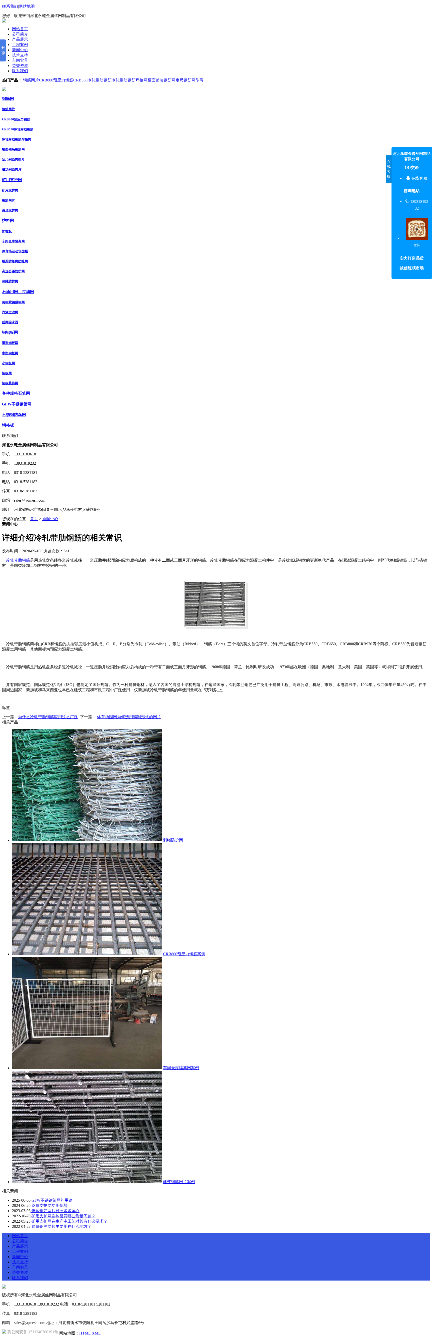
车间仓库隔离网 (13, 241)
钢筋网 (8, 98)
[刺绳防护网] (87, 840)
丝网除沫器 (10, 322)
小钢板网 (8, 363)
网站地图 (27, 6)
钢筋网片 (31, 80)
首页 (34, 519)
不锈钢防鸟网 (14, 414)
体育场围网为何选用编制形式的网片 (129, 717)
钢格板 (8, 425)
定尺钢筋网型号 (190, 80)
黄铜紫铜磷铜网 (13, 302)
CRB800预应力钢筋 (56, 80)
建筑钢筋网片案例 (179, 1182)
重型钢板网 (10, 343)
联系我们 (10, 6)
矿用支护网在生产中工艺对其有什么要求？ (69, 1221)
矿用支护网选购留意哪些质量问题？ (63, 1216)
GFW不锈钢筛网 (17, 404)
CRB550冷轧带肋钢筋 (92, 80)
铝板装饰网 (10, 383)
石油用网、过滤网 (18, 292)
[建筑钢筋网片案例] (87, 1182)
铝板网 (7, 373)
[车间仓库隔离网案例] (87, 1068)
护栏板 (7, 231)
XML (96, 1333)
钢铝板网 (10, 332)
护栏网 (8, 220)
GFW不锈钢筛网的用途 (51, 1200)
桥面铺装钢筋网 (162, 80)
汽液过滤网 (10, 312)
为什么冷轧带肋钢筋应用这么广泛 (48, 717)
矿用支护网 (12, 180)
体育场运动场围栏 (15, 251)
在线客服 (419, 178)
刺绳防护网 (10, 281)
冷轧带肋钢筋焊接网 (130, 80)
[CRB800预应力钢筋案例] (87, 954)
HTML (85, 1333)
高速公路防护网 (13, 271)
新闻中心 (50, 519)
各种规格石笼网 (16, 393)
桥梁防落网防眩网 (15, 261)
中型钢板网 (10, 353)
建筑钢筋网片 (12, 169)
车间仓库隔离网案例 (181, 1068)
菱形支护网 (10, 210)
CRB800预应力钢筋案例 (184, 954)
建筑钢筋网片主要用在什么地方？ (61, 1226)
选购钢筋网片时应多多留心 (55, 1211)
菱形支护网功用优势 (49, 1205)
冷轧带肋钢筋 (17, 560)
